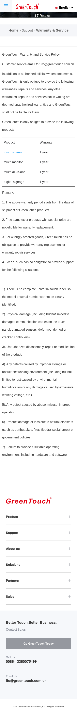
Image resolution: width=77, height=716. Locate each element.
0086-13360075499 (21, 661)
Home (13, 30)
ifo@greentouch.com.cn (26, 680)
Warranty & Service (52, 30)
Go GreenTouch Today (38, 643)
